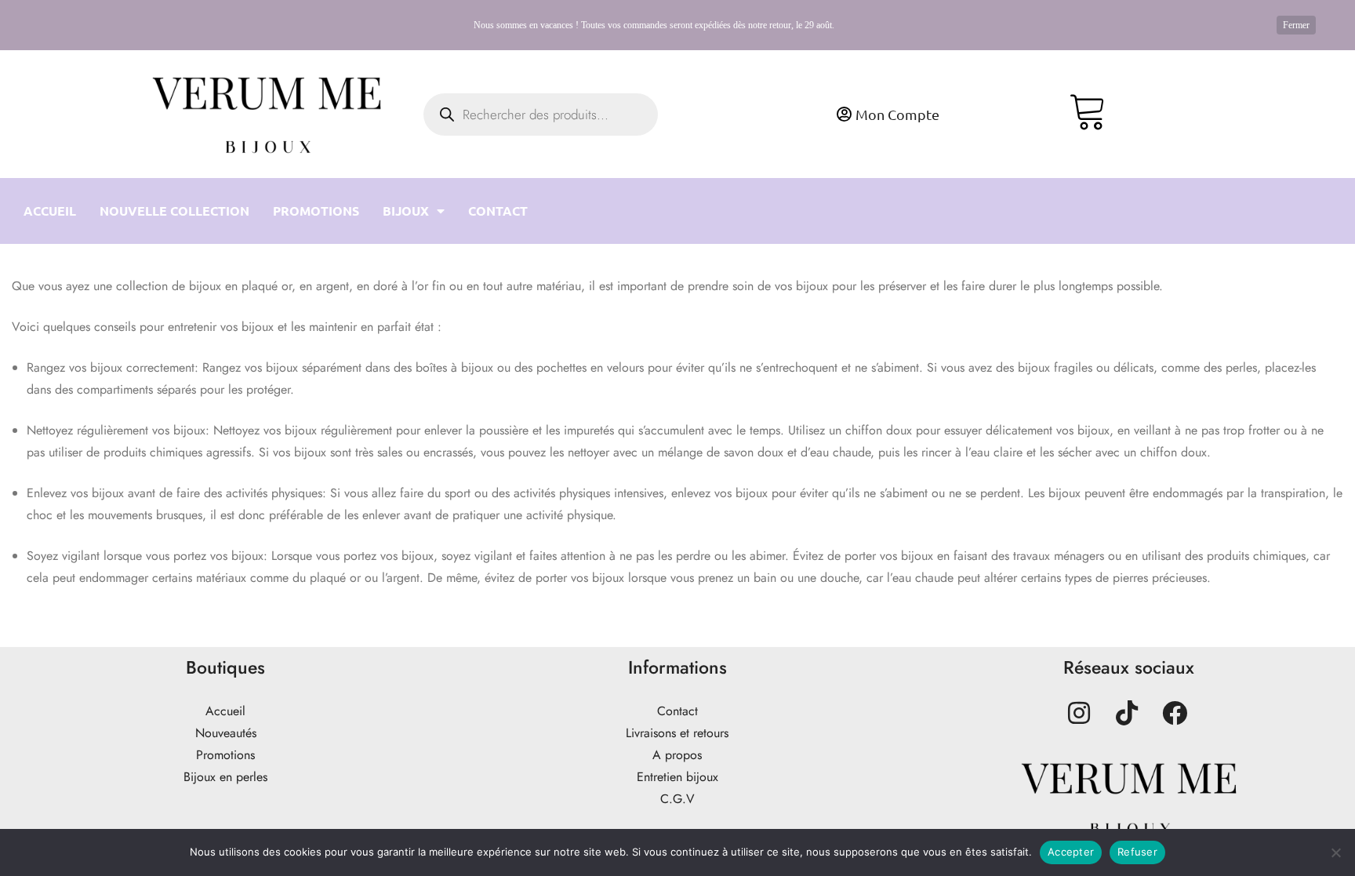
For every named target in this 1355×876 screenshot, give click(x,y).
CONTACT (498, 210)
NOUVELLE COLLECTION (174, 210)
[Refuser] (1335, 852)
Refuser (1137, 851)
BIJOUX (406, 210)
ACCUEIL (50, 210)
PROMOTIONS (316, 210)
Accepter (1071, 851)
